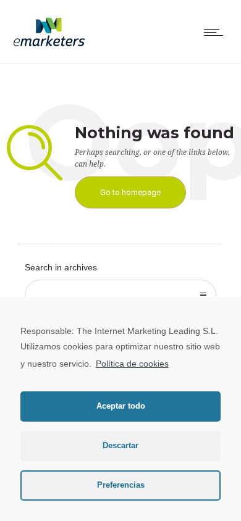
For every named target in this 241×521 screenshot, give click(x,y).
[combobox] (120, 295)
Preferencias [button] (121, 485)
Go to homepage (130, 192)
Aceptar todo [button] (120, 406)
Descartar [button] (120, 445)
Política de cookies (132, 364)
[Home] (49, 46)
